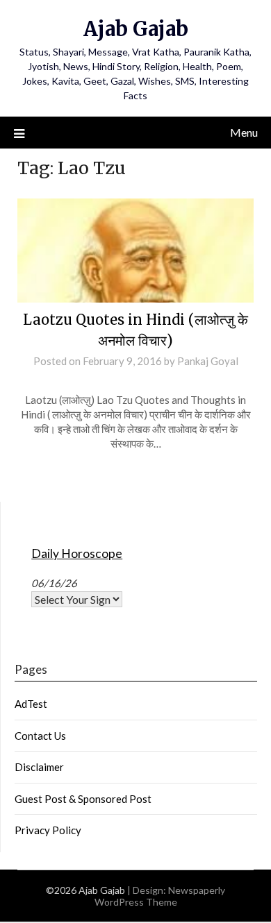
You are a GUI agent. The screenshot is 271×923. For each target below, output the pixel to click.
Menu (244, 132)
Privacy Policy (48, 830)
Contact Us (40, 735)
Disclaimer (39, 767)
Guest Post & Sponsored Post (83, 799)
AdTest (31, 703)
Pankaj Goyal (207, 361)
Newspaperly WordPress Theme (160, 896)
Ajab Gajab (135, 29)
